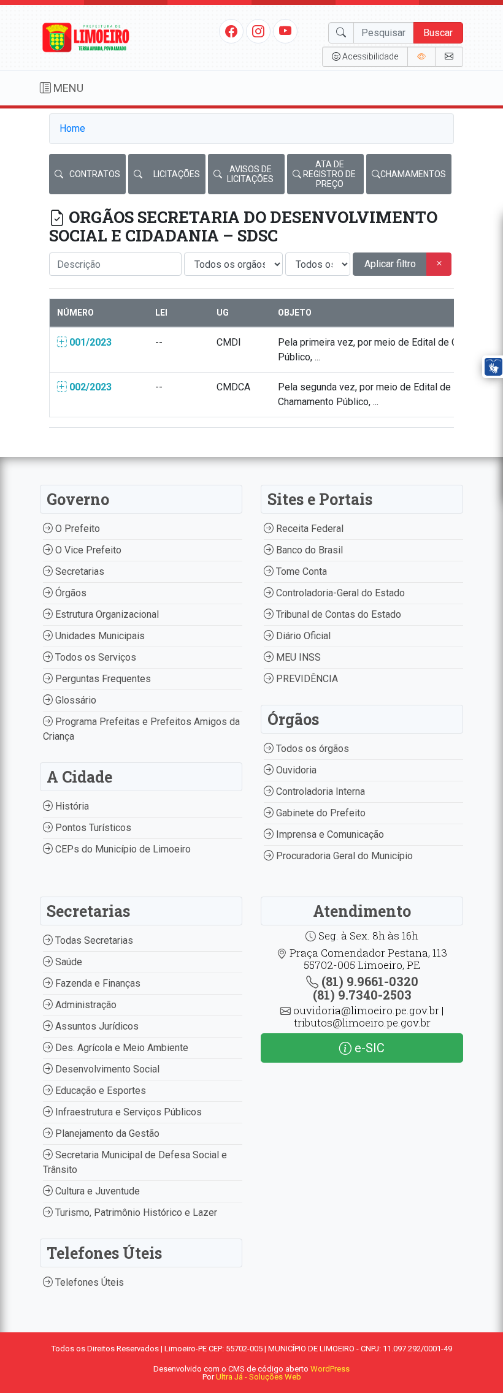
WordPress (330, 1369)
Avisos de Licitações (250, 174)
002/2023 (89, 387)
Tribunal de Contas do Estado (337, 614)
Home (72, 128)
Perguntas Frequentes (102, 679)
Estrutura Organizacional (106, 614)
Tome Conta (300, 571)
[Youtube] (285, 30)
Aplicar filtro (390, 264)
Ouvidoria (295, 770)
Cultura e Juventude (96, 1191)
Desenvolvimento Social (106, 1069)
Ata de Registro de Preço (329, 174)
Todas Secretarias (93, 940)
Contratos (94, 174)
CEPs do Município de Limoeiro (122, 849)
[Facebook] (231, 30)
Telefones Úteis (88, 1282)
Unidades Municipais (99, 636)
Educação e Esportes (99, 1090)
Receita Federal (309, 528)
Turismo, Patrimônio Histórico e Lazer (135, 1212)
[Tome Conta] (421, 57)
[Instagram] (258, 30)
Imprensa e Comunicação (329, 834)
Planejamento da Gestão (106, 1133)
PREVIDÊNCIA (306, 679)
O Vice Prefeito (87, 550)
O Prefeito (76, 528)
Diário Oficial (302, 636)
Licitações (176, 174)
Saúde (67, 962)
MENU (67, 88)
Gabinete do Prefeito (320, 813)
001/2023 (89, 342)
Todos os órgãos (311, 748)
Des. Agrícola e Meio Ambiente (120, 1047)
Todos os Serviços (94, 657)
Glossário (74, 700)
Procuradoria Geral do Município (343, 856)
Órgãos (69, 593)
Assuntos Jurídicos (96, 1026)
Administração (85, 1005)
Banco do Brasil (308, 550)
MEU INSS (297, 657)
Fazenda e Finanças (96, 983)
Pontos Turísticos (92, 827)
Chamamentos (413, 174)
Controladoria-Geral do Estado (339, 593)
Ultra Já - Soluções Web (258, 1377)
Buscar (438, 33)
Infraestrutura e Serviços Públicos (127, 1112)
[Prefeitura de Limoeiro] (86, 36)
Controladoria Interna (319, 791)
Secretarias (78, 571)
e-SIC (368, 1048)
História (71, 806)
